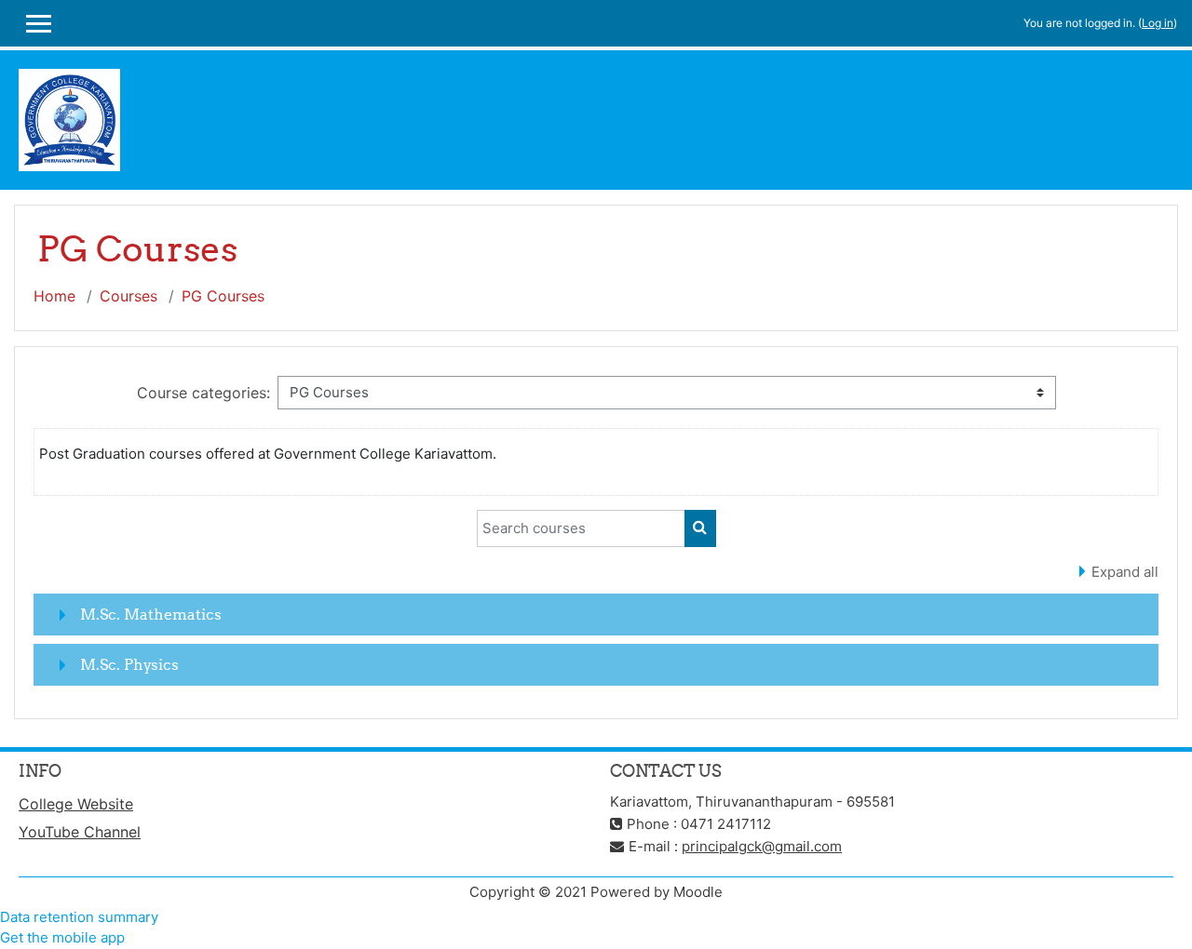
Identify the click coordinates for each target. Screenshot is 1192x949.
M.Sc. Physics (129, 664)
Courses (128, 296)
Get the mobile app (62, 937)
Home (54, 296)
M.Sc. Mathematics (151, 614)
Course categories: (203, 392)
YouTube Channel (80, 831)
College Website (76, 804)
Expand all (1124, 572)
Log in (1157, 23)
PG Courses (223, 296)
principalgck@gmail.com (762, 846)
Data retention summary (79, 917)
